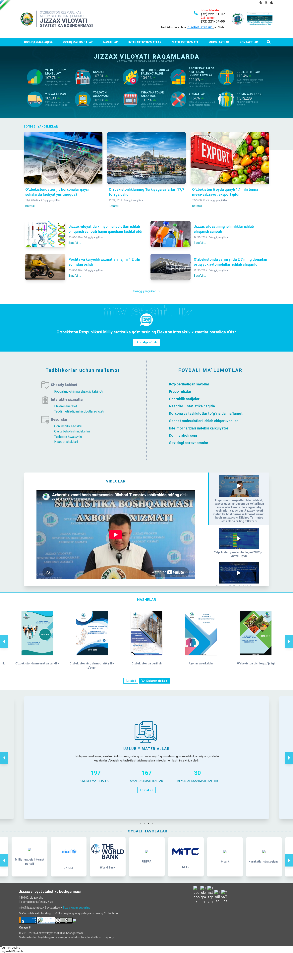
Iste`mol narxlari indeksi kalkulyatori (199, 428)
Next (289, 637)
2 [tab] (145, 823)
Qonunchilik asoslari (68, 426)
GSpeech (17, 951)
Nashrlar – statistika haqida (192, 406)
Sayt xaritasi (52, 907)
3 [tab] (149, 823)
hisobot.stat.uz (200, 27)
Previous (4, 637)
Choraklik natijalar (184, 399)
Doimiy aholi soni (183, 435)
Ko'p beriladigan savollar (189, 384)
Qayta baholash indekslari (72, 431)
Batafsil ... (31, 205)
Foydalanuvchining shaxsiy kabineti (78, 391)
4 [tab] (153, 823)
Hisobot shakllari (66, 442)
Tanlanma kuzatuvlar (68, 436)
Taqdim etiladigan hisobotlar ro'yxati (79, 411)
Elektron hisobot (65, 406)
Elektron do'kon (156, 680)
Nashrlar (110, 42)
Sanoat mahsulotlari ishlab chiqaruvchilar (203, 421)
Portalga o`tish (147, 342)
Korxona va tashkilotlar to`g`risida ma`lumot (206, 413)
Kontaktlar (249, 42)
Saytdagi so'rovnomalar (188, 443)
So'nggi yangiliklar (50, 200)
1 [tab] (142, 823)
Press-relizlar (180, 391)
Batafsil (131, 680)
